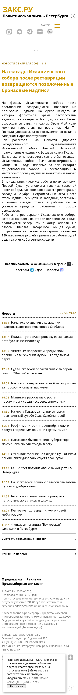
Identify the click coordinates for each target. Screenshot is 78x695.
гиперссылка (24, 606)
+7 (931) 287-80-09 (15, 642)
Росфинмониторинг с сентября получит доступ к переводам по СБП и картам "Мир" (36, 428)
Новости (8, 63)
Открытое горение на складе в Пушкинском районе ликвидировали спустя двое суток (39, 456)
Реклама (34, 579)
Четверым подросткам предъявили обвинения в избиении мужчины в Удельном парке (35, 355)
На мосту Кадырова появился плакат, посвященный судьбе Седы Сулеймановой (34, 413)
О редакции (12, 579)
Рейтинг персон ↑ (39, 554)
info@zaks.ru (38, 642)
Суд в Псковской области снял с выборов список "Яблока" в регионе (37, 371)
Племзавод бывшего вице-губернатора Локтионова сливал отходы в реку (35, 442)
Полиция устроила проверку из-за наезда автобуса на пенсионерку (37, 339)
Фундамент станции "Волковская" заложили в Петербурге (32, 526)
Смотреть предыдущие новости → (39, 539)
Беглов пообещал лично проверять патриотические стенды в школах (33, 498)
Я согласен (16, 686)
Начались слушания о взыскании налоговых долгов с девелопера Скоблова (33, 324)
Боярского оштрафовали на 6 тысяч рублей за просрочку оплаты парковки (39, 385)
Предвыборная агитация (23, 583)
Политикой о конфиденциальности (27, 680)
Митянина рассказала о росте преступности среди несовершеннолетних (33, 399)
